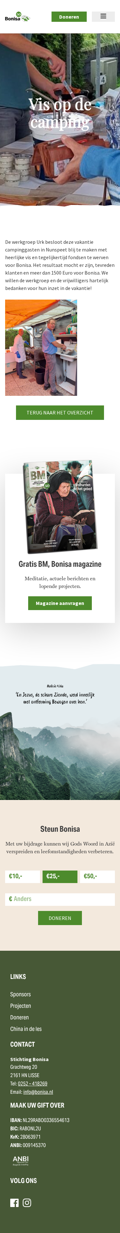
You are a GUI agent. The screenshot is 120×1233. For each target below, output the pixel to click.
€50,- (90, 877)
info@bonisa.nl (38, 1092)
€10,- (15, 877)
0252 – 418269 (32, 1084)
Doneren (69, 16)
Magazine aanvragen (60, 603)
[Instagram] (27, 1203)
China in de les (26, 1029)
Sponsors (20, 995)
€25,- (53, 877)
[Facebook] (14, 1203)
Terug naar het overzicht (60, 412)
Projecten (20, 1006)
